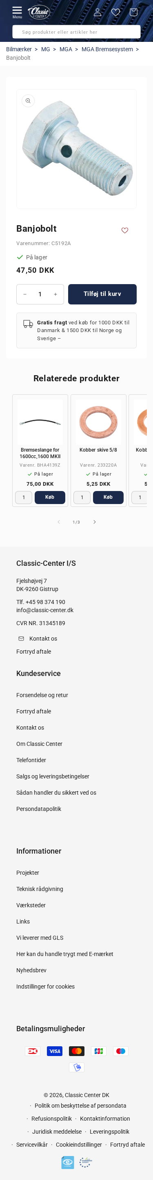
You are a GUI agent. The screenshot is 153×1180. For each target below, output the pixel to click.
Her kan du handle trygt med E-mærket (64, 954)
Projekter (27, 872)
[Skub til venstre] (59, 522)
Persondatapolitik (38, 809)
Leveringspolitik (109, 1131)
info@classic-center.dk (44, 610)
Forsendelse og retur (42, 695)
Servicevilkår (32, 1144)
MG (45, 49)
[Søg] (21, 34)
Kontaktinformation (105, 1118)
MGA (66, 49)
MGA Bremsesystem (107, 49)
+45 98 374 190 (45, 602)
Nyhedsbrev (31, 970)
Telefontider (31, 760)
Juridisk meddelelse (57, 1131)
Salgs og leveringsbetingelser (52, 776)
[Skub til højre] (95, 522)
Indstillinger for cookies (45, 986)
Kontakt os (30, 727)
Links (23, 921)
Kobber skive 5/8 (98, 450)
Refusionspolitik (51, 1118)
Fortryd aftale (33, 711)
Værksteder (31, 905)
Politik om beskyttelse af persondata (80, 1105)
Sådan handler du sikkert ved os (56, 792)
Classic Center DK (87, 1095)
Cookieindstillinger (79, 1144)
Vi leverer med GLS (39, 937)
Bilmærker (19, 49)
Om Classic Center (39, 744)
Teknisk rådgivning (39, 889)
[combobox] (76, 31)
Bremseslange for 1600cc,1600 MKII (40, 453)
